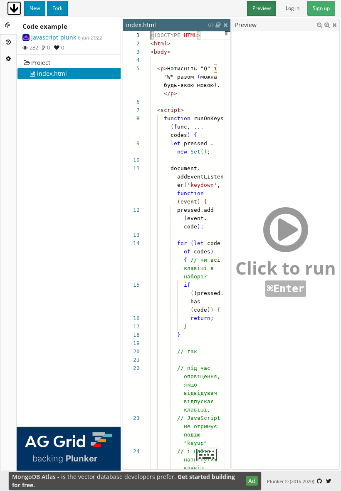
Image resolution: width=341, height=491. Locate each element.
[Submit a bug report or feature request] (319, 481)
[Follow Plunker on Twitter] (328, 481)
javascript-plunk (53, 37)
